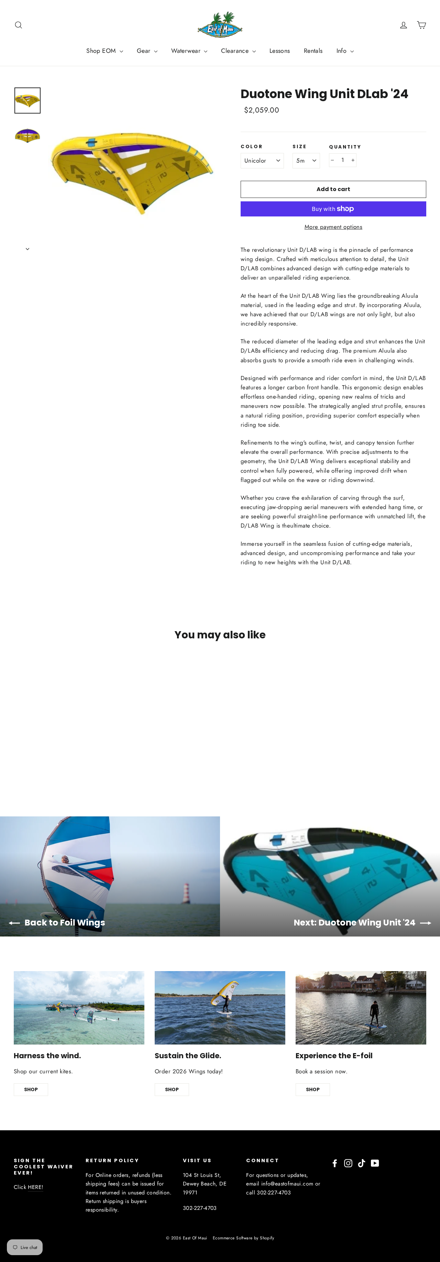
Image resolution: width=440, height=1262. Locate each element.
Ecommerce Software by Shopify (243, 1238)
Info (343, 50)
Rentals (313, 50)
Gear (144, 50)
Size (300, 147)
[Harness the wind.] (79, 1008)
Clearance (235, 50)
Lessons (280, 50)
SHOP (31, 1089)
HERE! (35, 1187)
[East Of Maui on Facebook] (335, 1162)
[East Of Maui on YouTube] (375, 1162)
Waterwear (186, 50)
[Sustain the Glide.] (220, 1008)
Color (252, 147)
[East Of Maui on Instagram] (348, 1162)
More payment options (334, 227)
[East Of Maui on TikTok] (362, 1162)
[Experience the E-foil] (361, 1008)
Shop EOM (102, 50)
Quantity (345, 147)
